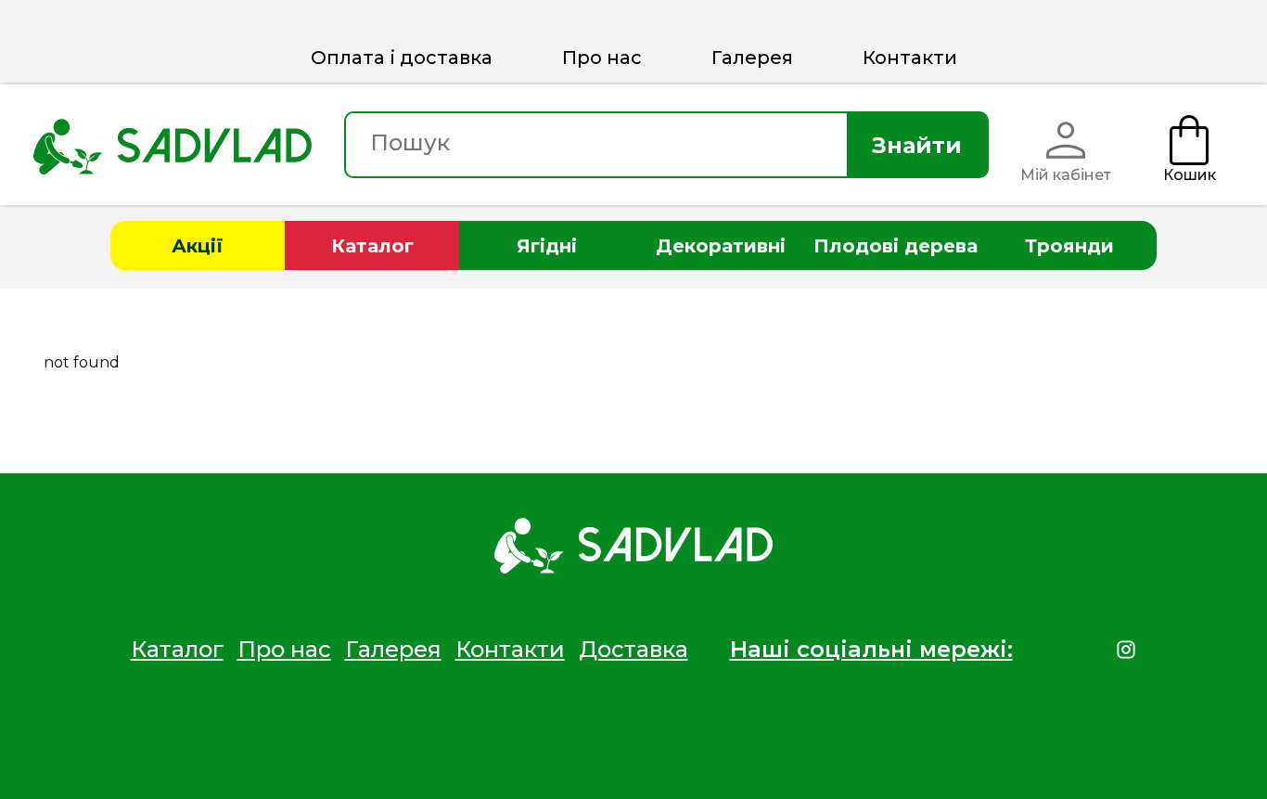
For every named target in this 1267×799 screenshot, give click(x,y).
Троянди (1069, 246)
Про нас (602, 57)
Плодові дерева (895, 246)
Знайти (917, 145)
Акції (198, 246)
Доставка (633, 649)
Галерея (752, 57)
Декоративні (721, 246)
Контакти (910, 57)
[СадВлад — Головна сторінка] (172, 145)
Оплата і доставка (402, 57)
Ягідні (547, 246)
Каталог (372, 246)
